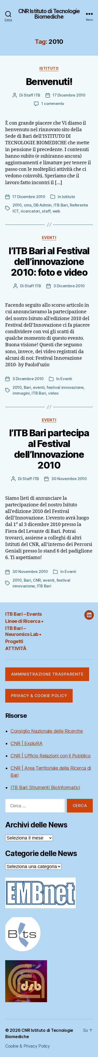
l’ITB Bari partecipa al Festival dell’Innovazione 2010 (49, 449)
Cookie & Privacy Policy (27, 1046)
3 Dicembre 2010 (69, 285)
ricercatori (30, 211)
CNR (37, 580)
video (53, 393)
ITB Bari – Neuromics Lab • (23, 631)
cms (28, 205)
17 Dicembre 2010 (69, 95)
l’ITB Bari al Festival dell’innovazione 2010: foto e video (49, 261)
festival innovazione (65, 387)
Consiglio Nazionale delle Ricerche (46, 731)
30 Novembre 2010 (69, 478)
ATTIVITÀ (15, 648)
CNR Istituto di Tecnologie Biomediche (49, 13)
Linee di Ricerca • (24, 621)
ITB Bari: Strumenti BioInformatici (45, 787)
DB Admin (42, 205)
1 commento (52, 103)
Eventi (49, 237)
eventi (38, 387)
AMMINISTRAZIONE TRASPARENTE (47, 674)
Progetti (14, 641)
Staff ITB (32, 95)
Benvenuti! (49, 81)
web (56, 211)
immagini (21, 393)
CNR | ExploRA (26, 743)
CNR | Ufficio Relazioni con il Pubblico (50, 755)
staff (46, 211)
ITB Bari (61, 205)
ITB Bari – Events (23, 614)
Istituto (49, 68)
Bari (27, 387)
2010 (17, 205)
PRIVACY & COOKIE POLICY (39, 695)
